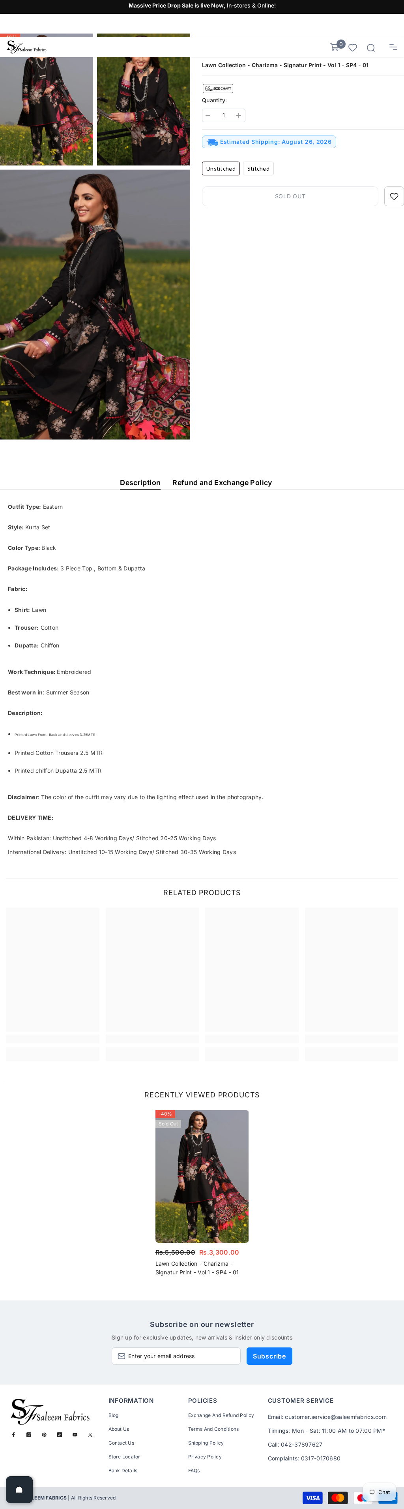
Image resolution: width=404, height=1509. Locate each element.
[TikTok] (59, 1434)
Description (140, 482)
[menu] (393, 47)
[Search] (371, 48)
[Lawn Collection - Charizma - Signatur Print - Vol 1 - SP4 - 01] (202, 1176)
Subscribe (269, 1356)
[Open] (19, 1489)
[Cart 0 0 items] (334, 47)
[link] (52, 1039)
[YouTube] (75, 1434)
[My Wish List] (352, 47)
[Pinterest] (44, 1434)
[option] (202, 1195)
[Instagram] (29, 1434)
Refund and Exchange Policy (222, 482)
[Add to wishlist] (394, 196)
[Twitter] (90, 1434)
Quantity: (214, 100)
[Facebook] (13, 1434)
